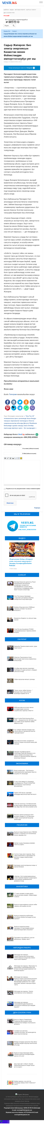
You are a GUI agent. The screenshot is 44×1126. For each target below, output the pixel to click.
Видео (12, 9)
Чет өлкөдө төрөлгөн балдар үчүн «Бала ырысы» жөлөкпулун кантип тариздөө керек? (24, 731)
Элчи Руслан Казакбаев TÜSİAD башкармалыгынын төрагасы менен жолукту (25, 630)
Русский (6, 15)
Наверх (37, 508)
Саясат (14, 31)
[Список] (18, 458)
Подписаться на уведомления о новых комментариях (23, 488)
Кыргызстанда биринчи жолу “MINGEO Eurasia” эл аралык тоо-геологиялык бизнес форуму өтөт (25, 833)
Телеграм (13, 394)
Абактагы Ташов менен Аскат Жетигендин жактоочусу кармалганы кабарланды (25, 659)
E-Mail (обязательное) (29, 453)
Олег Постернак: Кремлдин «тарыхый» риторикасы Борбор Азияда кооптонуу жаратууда (24, 597)
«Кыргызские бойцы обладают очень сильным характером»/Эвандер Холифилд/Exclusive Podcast (21, 562)
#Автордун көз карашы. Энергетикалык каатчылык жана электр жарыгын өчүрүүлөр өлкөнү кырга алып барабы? (24, 957)
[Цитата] (16, 458)
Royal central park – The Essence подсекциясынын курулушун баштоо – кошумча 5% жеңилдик (25, 772)
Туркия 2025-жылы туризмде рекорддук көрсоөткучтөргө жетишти (25, 793)
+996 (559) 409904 (30, 437)
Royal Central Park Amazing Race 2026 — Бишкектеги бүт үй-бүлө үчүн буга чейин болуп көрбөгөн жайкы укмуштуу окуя (25, 721)
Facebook (9, 22)
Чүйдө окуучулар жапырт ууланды (24, 679)
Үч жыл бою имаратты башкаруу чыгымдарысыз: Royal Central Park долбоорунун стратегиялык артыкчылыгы (24, 784)
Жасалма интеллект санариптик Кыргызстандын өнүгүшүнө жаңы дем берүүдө (25, 742)
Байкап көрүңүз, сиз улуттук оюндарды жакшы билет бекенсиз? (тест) (25, 1083)
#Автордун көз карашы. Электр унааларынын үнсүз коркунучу (23, 992)
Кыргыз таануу (31, 9)
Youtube (12, 22)
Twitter (6, 22)
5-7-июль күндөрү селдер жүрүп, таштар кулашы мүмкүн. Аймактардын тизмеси (25, 895)
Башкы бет (7, 31)
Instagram (15, 22)
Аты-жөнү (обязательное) (30, 448)
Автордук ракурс (20, 9)
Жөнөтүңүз (10, 503)
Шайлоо (6, 9)
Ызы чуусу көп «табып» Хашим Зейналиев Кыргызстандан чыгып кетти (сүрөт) (24, 1065)
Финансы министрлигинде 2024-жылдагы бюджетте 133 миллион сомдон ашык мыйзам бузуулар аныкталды (24, 817)
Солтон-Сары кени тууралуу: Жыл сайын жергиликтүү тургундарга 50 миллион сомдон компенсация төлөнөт (24, 856)
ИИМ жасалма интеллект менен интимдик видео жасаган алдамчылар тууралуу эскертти (24, 709)
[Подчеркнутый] (10, 458)
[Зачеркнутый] (13, 458)
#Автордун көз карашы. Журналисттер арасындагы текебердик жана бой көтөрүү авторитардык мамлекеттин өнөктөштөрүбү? (26, 968)
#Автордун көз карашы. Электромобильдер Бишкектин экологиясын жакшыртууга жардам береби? (24, 1005)
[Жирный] (5, 458)
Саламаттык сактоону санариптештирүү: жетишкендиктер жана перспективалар (25, 1032)
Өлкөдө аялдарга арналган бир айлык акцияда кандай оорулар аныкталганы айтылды (25, 1043)
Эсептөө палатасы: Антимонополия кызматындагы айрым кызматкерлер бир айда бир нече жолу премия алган (25, 805)
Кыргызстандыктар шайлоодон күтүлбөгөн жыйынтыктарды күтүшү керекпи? (25, 917)
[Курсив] (8, 458)
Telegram (18, 22)
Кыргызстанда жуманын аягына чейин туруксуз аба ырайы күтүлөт (25, 905)
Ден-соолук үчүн (9, 12)
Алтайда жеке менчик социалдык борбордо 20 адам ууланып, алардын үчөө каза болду (25, 670)
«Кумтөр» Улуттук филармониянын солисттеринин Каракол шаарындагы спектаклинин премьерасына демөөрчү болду (25, 879)
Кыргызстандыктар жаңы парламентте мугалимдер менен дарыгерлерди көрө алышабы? (24, 928)
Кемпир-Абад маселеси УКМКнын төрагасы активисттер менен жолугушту (24, 608)
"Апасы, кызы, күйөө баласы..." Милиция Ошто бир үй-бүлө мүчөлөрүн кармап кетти (23, 692)
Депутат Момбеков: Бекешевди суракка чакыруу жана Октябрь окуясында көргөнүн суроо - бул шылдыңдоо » (20, 425)
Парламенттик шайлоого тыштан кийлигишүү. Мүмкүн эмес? (24, 938)
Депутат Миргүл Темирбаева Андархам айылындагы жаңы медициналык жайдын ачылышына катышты (24, 1022)
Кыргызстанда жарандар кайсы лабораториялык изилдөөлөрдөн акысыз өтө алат (24, 1054)
